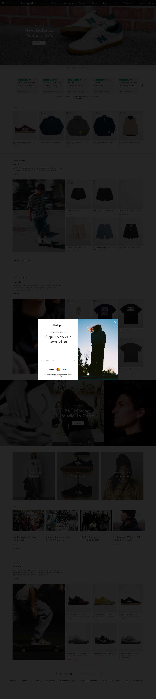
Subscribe (72, 360)
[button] (115, 322)
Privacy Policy (58, 376)
